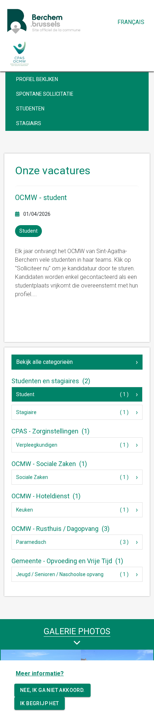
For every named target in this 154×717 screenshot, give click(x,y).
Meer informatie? (40, 673)
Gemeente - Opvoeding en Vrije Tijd (67, 561)
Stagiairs (28, 123)
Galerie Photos (77, 631)
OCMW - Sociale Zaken (49, 463)
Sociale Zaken (32, 477)
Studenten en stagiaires (50, 381)
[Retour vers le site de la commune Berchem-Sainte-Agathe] (59, 21)
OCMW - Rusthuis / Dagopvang (60, 528)
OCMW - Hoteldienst (46, 496)
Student (25, 394)
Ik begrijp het (39, 703)
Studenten (30, 108)
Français (130, 22)
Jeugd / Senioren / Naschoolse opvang (60, 574)
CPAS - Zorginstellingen (50, 431)
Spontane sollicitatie (44, 94)
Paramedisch (31, 542)
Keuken (24, 510)
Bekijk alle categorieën (44, 361)
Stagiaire (26, 412)
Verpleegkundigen (36, 445)
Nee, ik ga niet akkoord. (52, 690)
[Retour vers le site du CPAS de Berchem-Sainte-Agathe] (19, 54)
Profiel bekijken (37, 79)
